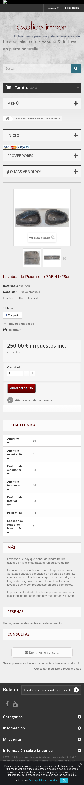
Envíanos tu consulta (43, 652)
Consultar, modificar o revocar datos (57, 668)
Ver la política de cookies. (43, 780)
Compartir (13, 315)
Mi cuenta (12, 739)
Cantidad (13, 367)
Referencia (10, 285)
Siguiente (65, 258)
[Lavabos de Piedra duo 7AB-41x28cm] (32, 258)
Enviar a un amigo (21, 323)
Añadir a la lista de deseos (33, 400)
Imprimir (14, 329)
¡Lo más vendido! (24, 171)
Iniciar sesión (72, 8)
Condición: (11, 291)
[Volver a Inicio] (7, 118)
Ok (64, 780)
